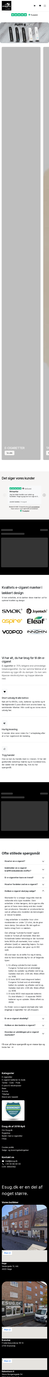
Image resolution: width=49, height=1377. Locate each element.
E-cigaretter (7, 1077)
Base (4, 1088)
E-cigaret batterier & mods (13, 1080)
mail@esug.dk (11, 1161)
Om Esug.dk (7, 1130)
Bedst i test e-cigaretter (12, 1136)
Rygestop (6, 1133)
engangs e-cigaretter (14, 1010)
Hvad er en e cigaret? (15, 861)
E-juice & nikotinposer (11, 1085)
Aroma (5, 1091)
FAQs (4, 1139)
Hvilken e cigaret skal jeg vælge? (20, 891)
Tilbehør (5, 1094)
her (9, 710)
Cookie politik (8, 1147)
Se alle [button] (9, 453)
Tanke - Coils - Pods (11, 1082)
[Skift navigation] (44, 5)
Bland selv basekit (10, 1097)
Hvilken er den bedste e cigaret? (20, 1025)
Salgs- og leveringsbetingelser (15, 1150)
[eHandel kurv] (34, 5)
